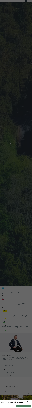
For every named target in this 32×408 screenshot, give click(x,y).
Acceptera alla (23, 406)
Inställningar (8, 406)
